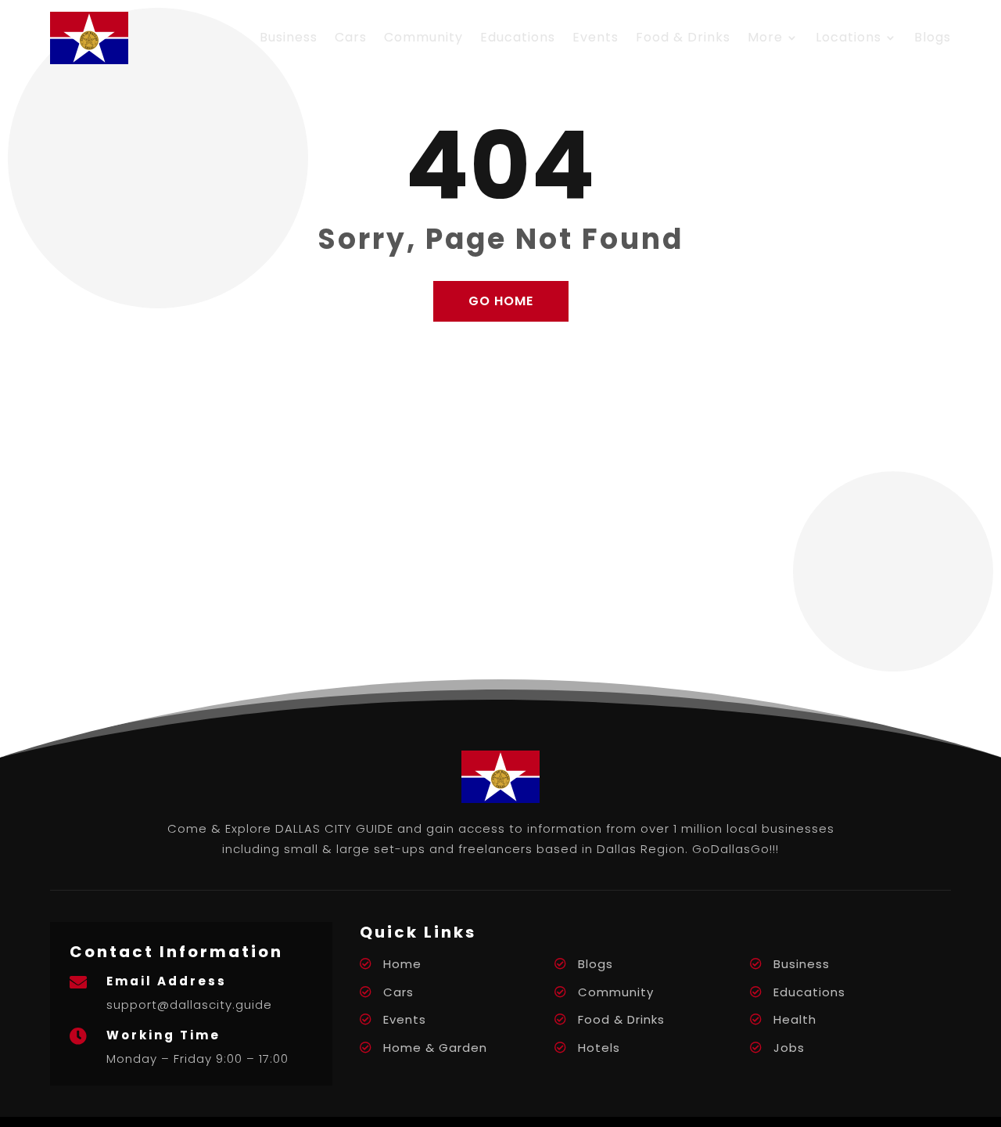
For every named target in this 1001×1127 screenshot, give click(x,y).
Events (595, 37)
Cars (351, 37)
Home (402, 964)
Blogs (932, 37)
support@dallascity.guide (189, 1004)
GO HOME (500, 301)
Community (423, 37)
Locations (848, 37)
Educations (517, 37)
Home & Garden (435, 1047)
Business (289, 37)
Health (794, 1019)
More (765, 37)
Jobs (789, 1047)
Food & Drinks (683, 37)
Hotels (599, 1047)
